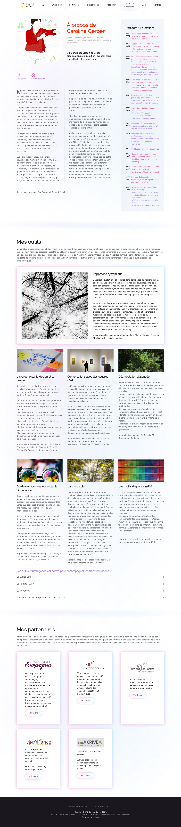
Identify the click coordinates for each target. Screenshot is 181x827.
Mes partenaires (38, 79)
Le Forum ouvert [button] (25, 584)
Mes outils (21, 79)
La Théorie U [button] (23, 590)
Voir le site (33, 713)
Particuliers (74, 5)
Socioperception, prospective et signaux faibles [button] (41, 597)
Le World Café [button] (24, 577)
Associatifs (111, 5)
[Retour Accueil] (27, 5)
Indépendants (93, 5)
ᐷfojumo (96, 817)
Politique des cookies (102, 806)
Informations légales (78, 806)
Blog (144, 5)
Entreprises (56, 5)
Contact (157, 5)
